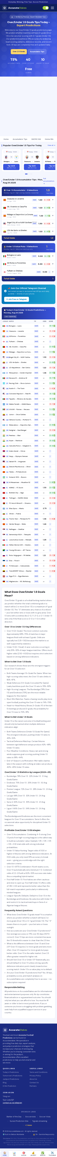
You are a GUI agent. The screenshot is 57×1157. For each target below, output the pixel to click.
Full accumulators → (48, 181)
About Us (33, 1079)
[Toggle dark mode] (46, 8)
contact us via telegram (12, 1103)
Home (6, 139)
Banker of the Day (14, 1116)
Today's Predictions (11, 1072)
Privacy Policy (35, 1076)
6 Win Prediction (9, 1086)
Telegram (6, 1096)
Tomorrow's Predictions (12, 1076)
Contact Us (34, 1083)
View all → (51, 145)
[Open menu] (52, 8)
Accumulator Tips (37, 52)
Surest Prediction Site (19, 1121)
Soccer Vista (44, 1116)
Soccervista (30, 1116)
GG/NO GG (36, 139)
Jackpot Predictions (11, 1079)
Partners (33, 1086)
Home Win (49, 139)
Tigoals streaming (39, 1121)
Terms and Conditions (38, 1072)
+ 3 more (28, 1125)
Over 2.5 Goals (19, 51)
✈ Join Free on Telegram (16, 299)
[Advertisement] (28, 106)
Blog (5, 1083)
